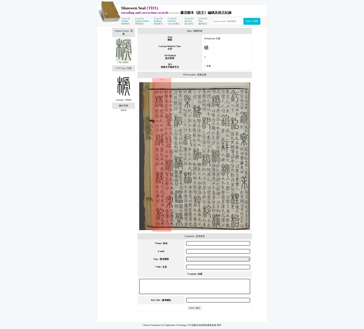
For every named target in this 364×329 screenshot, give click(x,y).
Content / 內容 (194, 274)
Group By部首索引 (158, 21)
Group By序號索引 (142, 21)
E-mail (161, 251)
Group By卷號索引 (125, 21)
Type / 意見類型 (161, 259)
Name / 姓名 (161, 243)
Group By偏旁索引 (202, 21)
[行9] (194, 156)
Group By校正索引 (189, 21)
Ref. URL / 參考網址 (161, 300)
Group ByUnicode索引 (174, 21)
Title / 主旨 (161, 267)
